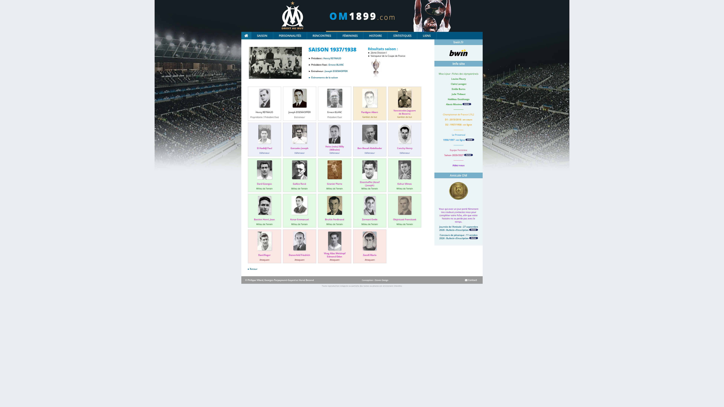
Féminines (350, 35)
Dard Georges (264, 183)
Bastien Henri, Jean (264, 219)
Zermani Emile (369, 219)
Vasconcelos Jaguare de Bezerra (404, 112)
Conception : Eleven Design (375, 280)
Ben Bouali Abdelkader (369, 148)
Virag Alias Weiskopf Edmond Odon (334, 255)
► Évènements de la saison (323, 77)
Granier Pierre (334, 183)
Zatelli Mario (369, 255)
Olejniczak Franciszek (404, 219)
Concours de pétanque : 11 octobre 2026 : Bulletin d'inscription (458, 236)
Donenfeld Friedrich (299, 255)
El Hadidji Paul (264, 148)
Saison (262, 35)
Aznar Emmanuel (299, 219)
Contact (472, 280)
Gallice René (299, 183)
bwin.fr (458, 42)
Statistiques (402, 35)
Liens (427, 35)
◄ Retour (252, 269)
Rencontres (322, 35)
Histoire (375, 35)
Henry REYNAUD (332, 58)
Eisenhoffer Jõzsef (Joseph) (370, 184)
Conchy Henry (404, 148)
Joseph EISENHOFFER (336, 71)
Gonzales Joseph (299, 148)
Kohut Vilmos (404, 183)
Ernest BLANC (336, 64)
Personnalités (290, 35)
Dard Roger (264, 255)
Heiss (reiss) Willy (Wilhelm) (334, 148)
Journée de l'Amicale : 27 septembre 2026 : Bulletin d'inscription (458, 228)
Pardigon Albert (369, 112)
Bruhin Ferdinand (334, 219)
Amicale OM (458, 175)
